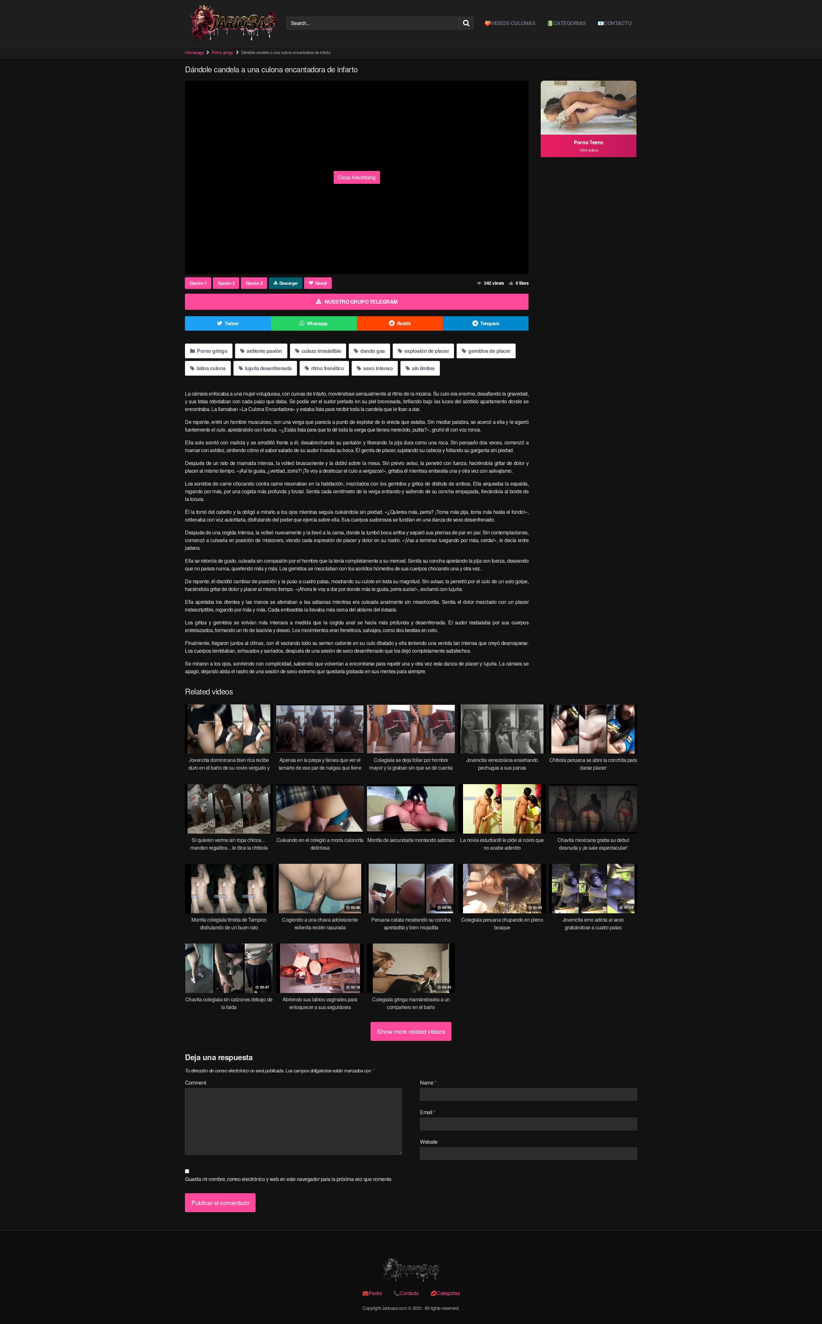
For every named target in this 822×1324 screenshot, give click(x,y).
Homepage (194, 52)
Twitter (232, 323)
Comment (195, 1082)
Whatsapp (317, 323)
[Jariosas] (233, 23)
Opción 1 (198, 283)
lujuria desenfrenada (268, 368)
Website (429, 1141)
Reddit (404, 323)
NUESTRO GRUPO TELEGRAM (361, 301)
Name (428, 1082)
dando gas (372, 350)
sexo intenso (377, 368)
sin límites (423, 368)
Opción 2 (226, 283)
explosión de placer (426, 350)
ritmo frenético (327, 368)
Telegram (489, 323)
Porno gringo (222, 52)
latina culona (211, 368)
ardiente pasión (264, 350)
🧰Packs (372, 1293)
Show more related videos (411, 1031)
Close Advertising (357, 177)
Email (427, 1112)
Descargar (288, 283)
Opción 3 (254, 283)
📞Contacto (406, 1293)
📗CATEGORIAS (566, 23)
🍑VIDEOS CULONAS (510, 23)
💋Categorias (445, 1293)
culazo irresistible (320, 350)
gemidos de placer (489, 350)
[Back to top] (804, 1303)
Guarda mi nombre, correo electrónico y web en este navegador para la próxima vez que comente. (288, 1179)
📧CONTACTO (615, 23)
